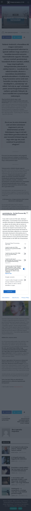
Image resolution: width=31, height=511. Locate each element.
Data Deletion (5, 297)
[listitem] (15, 244)
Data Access (15, 297)
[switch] (24, 248)
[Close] (27, 213)
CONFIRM (9, 291)
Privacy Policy (25, 297)
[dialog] (15, 255)
